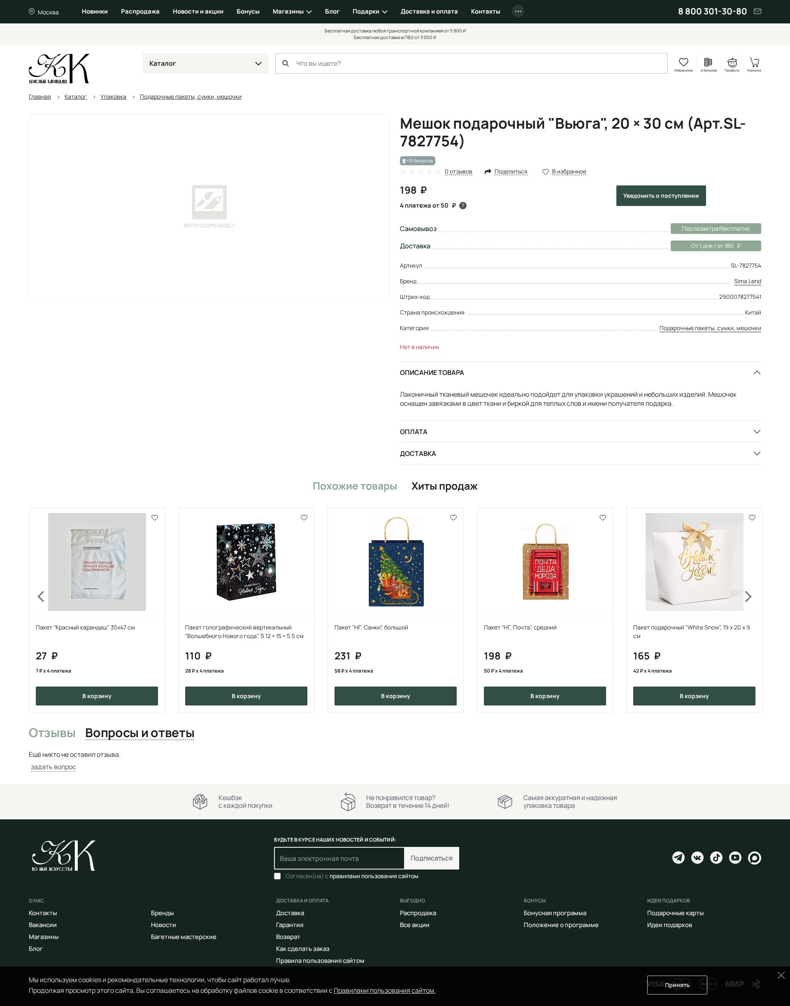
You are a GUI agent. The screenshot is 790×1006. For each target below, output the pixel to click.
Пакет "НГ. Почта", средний (520, 627)
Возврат (288, 936)
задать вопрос (53, 766)
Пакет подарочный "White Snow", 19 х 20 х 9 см (691, 631)
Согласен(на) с (352, 876)
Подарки (366, 11)
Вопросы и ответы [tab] (139, 733)
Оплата (414, 431)
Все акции (415, 924)
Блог (332, 11)
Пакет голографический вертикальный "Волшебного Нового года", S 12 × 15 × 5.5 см (244, 631)
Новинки (95, 11)
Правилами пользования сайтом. (385, 990)
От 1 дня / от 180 (702, 246)
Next (753, 609)
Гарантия (289, 924)
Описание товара (432, 372)
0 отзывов (458, 171)
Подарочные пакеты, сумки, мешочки (710, 328)
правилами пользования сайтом (374, 876)
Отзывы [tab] (52, 733)
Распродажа (140, 11)
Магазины (288, 11)
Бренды (162, 913)
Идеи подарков (669, 924)
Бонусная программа (555, 913)
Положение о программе (561, 924)
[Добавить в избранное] (154, 517)
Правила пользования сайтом (320, 960)
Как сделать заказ (303, 948)
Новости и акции (198, 11)
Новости (163, 924)
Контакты (485, 11)
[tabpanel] (395, 761)
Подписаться (432, 858)
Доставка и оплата (429, 11)
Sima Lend (747, 281)
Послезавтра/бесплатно (716, 228)
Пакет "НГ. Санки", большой (371, 627)
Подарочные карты (675, 913)
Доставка (418, 453)
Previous (36, 609)
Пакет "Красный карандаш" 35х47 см (85, 627)
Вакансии (43, 924)
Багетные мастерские (183, 936)
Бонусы (248, 11)
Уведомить (661, 195)
